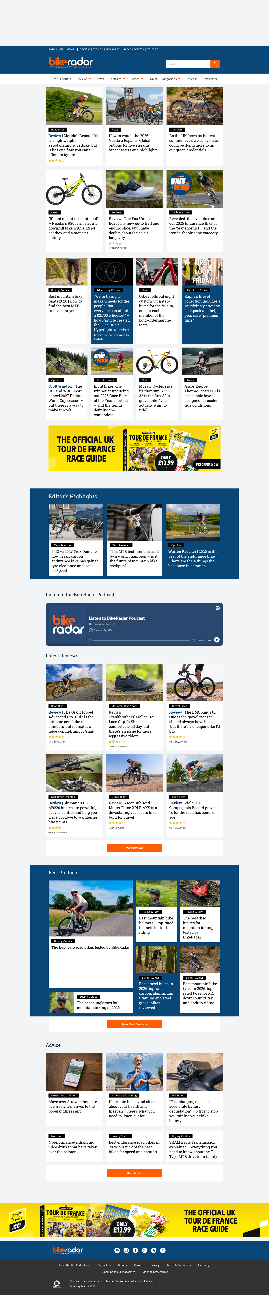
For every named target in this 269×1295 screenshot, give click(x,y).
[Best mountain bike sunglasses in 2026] (61, 1002)
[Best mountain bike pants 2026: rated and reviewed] (66, 272)
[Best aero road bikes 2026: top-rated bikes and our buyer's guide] (91, 908)
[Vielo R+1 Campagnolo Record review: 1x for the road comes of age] (195, 773)
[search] (215, 64)
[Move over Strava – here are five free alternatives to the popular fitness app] (74, 1072)
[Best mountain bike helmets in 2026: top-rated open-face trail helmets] (156, 893)
